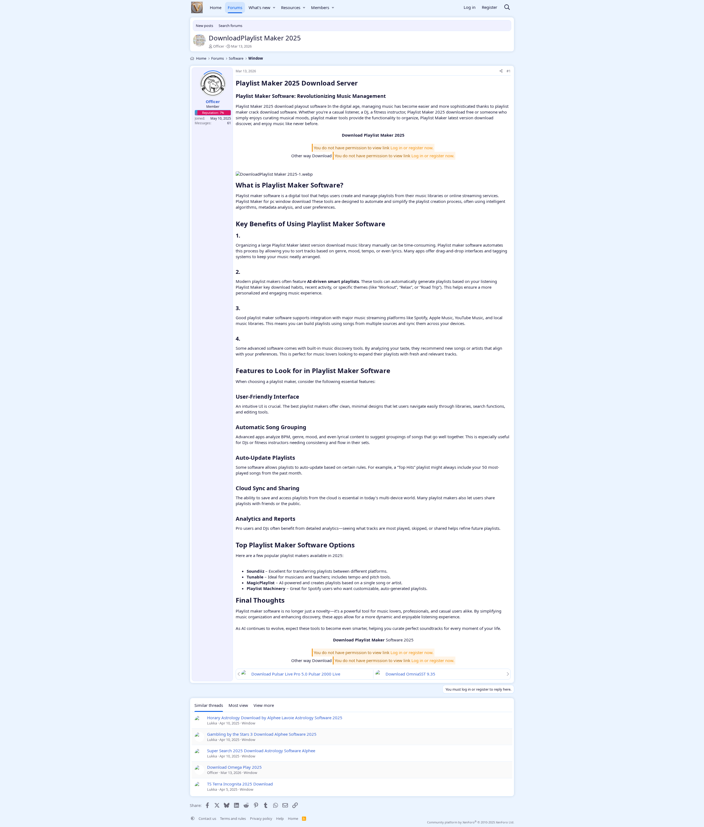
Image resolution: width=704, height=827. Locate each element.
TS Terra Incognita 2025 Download (240, 784)
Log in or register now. (412, 147)
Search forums (230, 25)
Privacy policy (261, 818)
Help (280, 818)
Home (215, 7)
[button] (274, 7)
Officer (218, 46)
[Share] (501, 71)
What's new (259, 7)
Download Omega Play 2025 (234, 767)
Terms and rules (233, 818)
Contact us (207, 818)
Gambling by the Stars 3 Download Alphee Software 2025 (262, 734)
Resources (290, 7)
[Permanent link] (361, 83)
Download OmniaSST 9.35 (410, 674)
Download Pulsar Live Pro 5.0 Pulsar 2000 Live (295, 674)
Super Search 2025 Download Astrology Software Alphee (261, 750)
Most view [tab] (238, 705)
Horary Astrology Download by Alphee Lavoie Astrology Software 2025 (274, 717)
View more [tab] (264, 705)
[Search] (507, 7)
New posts (204, 25)
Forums (235, 7)
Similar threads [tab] (208, 705)
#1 (509, 71)
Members (320, 7)
